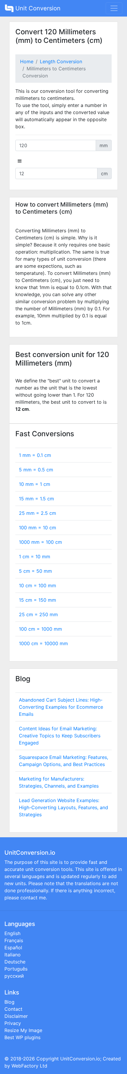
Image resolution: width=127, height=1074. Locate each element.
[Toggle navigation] (114, 8)
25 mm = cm (37, 513)
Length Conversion (61, 61)
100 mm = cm (37, 527)
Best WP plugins (22, 1037)
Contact (13, 1009)
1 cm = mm (34, 556)
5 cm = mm (35, 571)
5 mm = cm (36, 470)
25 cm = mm (38, 614)
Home (26, 61)
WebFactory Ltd (29, 1066)
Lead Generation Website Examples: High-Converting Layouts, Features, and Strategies (63, 807)
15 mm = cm (36, 499)
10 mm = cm (34, 484)
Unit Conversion (37, 8)
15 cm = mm (37, 600)
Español (13, 947)
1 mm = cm (35, 455)
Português (15, 969)
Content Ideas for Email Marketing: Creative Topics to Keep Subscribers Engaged (59, 736)
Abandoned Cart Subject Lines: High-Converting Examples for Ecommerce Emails (61, 707)
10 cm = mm (37, 585)
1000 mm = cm (40, 542)
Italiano (12, 955)
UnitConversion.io (80, 1059)
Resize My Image (23, 1030)
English (12, 933)
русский (14, 976)
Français (13, 940)
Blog (9, 1002)
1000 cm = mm (43, 643)
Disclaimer (16, 1016)
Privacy (12, 1023)
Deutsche (14, 962)
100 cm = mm (40, 629)
